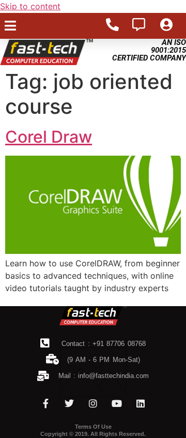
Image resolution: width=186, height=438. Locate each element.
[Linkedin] (140, 403)
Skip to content (30, 6)
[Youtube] (116, 403)
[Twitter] (69, 403)
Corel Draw (48, 137)
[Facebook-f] (45, 403)
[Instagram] (93, 403)
